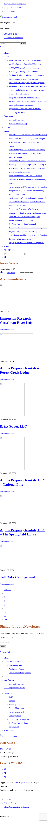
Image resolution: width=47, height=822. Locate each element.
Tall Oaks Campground (17, 577)
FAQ (6, 676)
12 (5, 616)
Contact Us (8, 730)
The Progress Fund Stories (14, 688)
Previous (7, 590)
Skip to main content (12, 7)
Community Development (19, 719)
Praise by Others (15, 704)
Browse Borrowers (16, 684)
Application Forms (16, 669)
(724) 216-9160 (10, 34)
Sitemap (7, 799)
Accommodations (7, 329)
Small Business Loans (13, 661)
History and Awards (16, 712)
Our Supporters (15, 716)
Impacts (12, 701)
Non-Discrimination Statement (16, 807)
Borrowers (11, 273)
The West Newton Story (18, 723)
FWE (11, 816)
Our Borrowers (10, 680)
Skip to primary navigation (15, 4)
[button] (0, 47)
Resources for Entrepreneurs (20, 673)
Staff (11, 697)
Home (6, 658)
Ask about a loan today (13, 38)
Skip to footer (9, 11)
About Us (8, 693)
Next (6, 619)
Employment (14, 727)
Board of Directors (16, 708)
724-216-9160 (5, 749)
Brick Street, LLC (13, 426)
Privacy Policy (6, 652)
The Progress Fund (22, 782)
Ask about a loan (15, 665)
